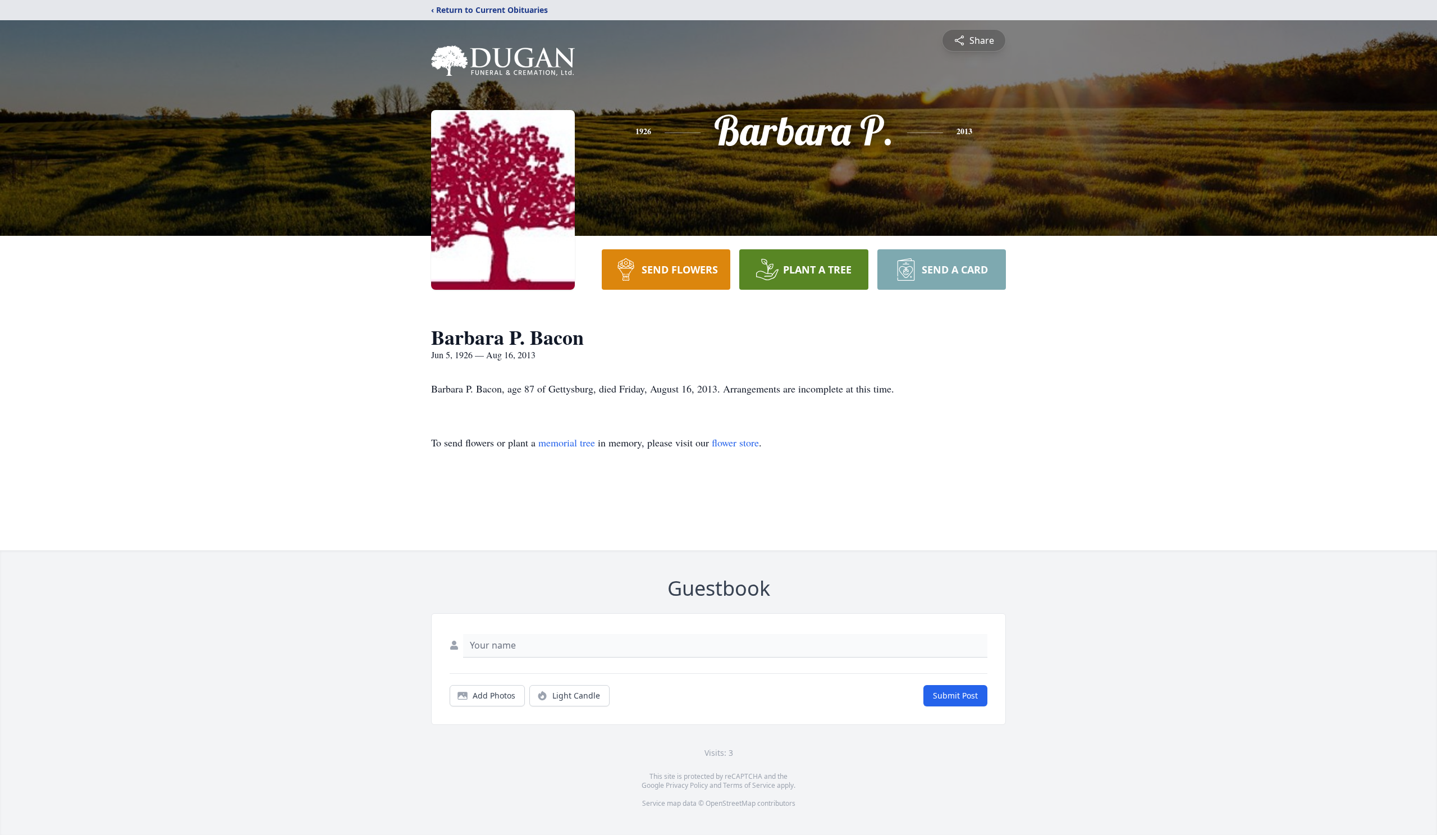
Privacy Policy (687, 785)
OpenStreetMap (731, 803)
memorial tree (566, 442)
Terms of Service (749, 785)
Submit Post (955, 695)
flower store (735, 442)
